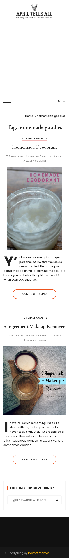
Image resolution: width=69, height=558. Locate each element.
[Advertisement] (34, 55)
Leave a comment (36, 161)
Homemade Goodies (34, 138)
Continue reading (34, 294)
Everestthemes (38, 553)
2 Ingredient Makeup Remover (34, 326)
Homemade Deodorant (34, 147)
